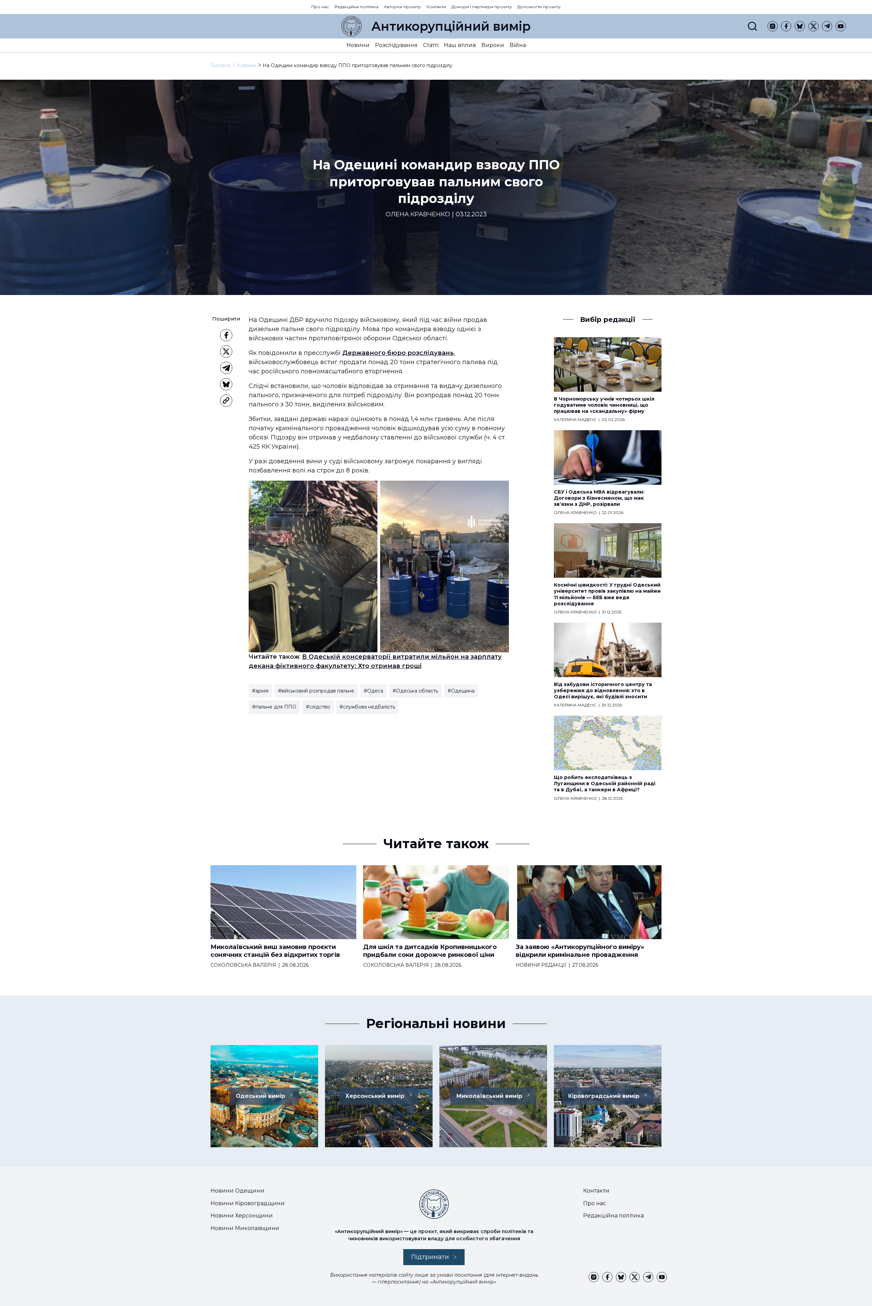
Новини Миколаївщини (245, 1228)
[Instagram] (772, 26)
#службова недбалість (367, 707)
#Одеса (373, 691)
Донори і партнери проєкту (481, 6)
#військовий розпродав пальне (316, 691)
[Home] (351, 26)
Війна (518, 45)
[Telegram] (827, 26)
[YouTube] (841, 26)
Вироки (492, 45)
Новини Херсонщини (242, 1215)
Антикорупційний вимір (451, 26)
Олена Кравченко (418, 214)
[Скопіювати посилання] (226, 400)
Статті (430, 45)
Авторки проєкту (402, 6)
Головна (220, 65)
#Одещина (461, 691)
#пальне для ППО (274, 707)
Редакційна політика (356, 6)
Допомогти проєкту (539, 6)
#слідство (318, 707)
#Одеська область (415, 691)
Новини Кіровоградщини (248, 1203)
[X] (813, 26)
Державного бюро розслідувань (398, 353)
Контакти (436, 6)
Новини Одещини (237, 1190)
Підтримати (430, 1257)
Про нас (320, 6)
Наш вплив (460, 45)
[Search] (752, 26)
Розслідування (396, 45)
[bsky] (800, 26)
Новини (358, 45)
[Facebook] (786, 26)
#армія (260, 691)
